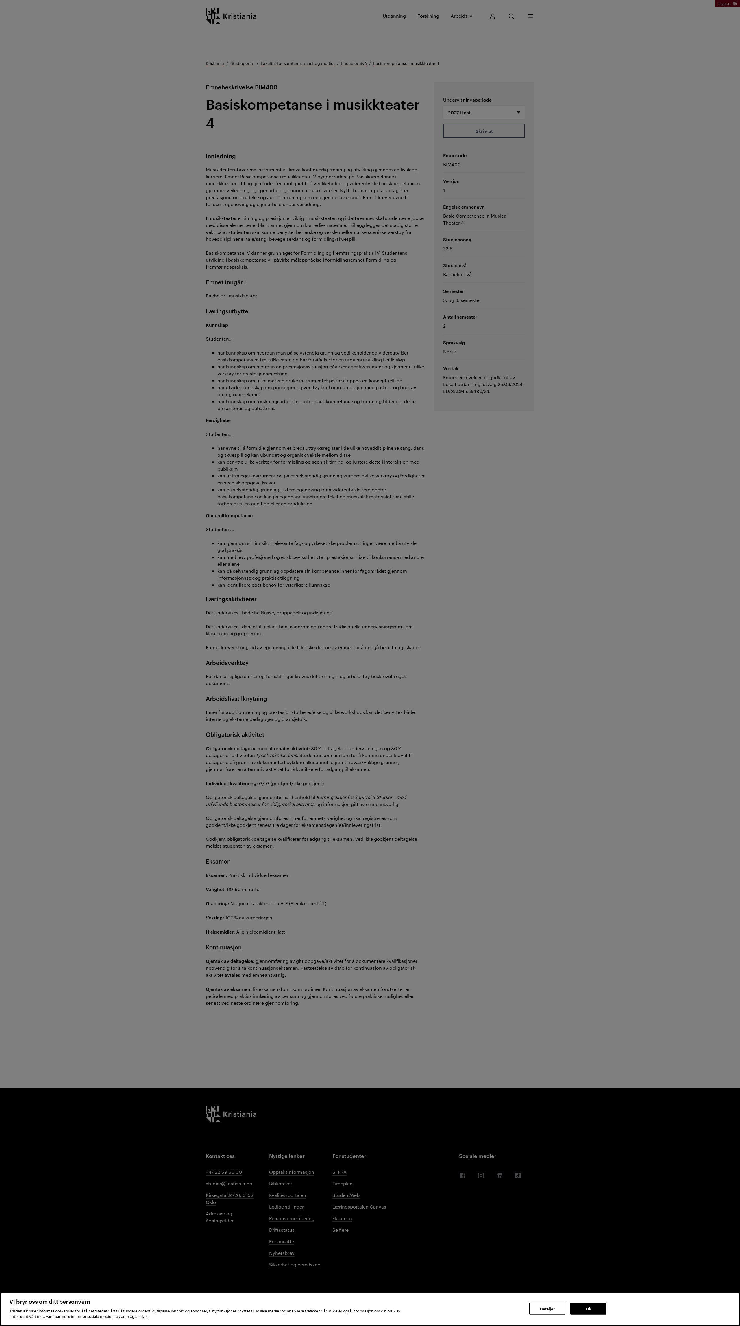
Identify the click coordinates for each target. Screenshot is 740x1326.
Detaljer (547, 1308)
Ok (588, 1308)
